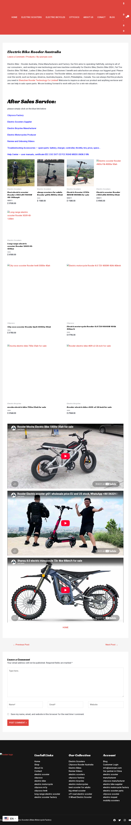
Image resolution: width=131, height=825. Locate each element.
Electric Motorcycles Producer (21, 135)
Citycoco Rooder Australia (81, 764)
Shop (36, 764)
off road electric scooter (80, 794)
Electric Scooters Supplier (19, 122)
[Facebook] (114, 820)
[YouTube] (130, 820)
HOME (65, 627)
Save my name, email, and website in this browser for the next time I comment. (47, 714)
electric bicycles (76, 781)
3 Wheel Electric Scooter (80, 797)
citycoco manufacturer (114, 781)
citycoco (38, 778)
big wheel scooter (77, 791)
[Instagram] (125, 820)
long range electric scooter (47, 794)
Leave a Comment (15, 57)
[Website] (106, 705)
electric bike (40, 781)
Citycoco (74, 17)
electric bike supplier (113, 784)
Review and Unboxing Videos (21, 141)
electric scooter (41, 774)
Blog (112, 17)
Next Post (112, 644)
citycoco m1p (40, 787)
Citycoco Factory (15, 115)
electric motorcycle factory (116, 787)
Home (14, 17)
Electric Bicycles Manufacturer (21, 128)
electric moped (110, 797)
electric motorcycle (43, 784)
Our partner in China (112, 771)
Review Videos (75, 771)
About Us (88, 17)
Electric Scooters (31, 17)
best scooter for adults (79, 787)
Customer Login (110, 764)
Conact (101, 17)
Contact (38, 771)
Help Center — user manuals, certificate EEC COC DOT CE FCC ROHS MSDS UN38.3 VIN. (48, 154)
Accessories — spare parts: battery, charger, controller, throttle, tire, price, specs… (62, 148)
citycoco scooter (111, 794)
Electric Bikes (75, 768)
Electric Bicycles (55, 17)
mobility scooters (111, 800)
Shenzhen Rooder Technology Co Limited (38, 80)
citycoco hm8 (40, 791)
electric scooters (77, 774)
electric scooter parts (113, 791)
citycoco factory (76, 778)
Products (30, 57)
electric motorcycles (78, 784)
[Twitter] (119, 820)
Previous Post (21, 644)
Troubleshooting (15, 148)
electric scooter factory (45, 797)
